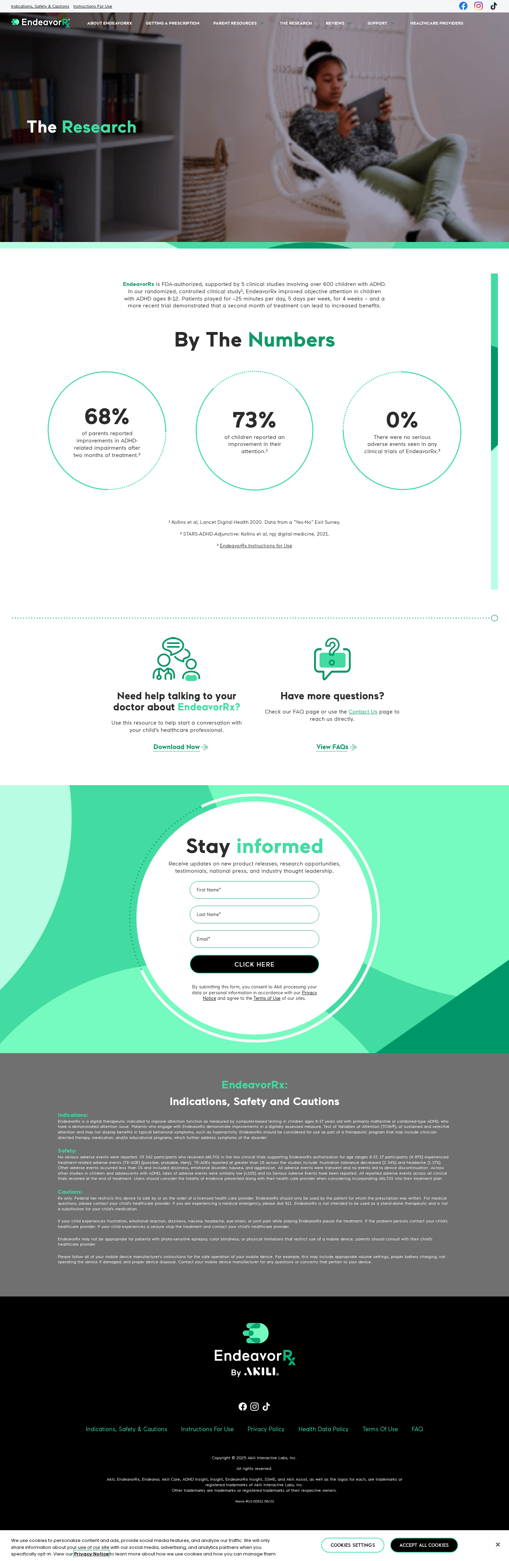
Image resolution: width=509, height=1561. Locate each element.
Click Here (254, 964)
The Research (296, 23)
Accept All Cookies (424, 1544)
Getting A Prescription (172, 23)
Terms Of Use (380, 1429)
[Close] (498, 1544)
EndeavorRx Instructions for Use (256, 545)
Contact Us (363, 711)
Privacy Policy (266, 1429)
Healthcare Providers (436, 23)
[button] (262, 23)
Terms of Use (266, 998)
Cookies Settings (353, 1544)
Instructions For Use (92, 6)
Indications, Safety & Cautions (40, 6)
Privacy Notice (91, 1554)
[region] (254, 1545)
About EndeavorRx (109, 23)
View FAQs (332, 747)
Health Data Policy (323, 1429)
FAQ (417, 1429)
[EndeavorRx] (40, 23)
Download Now (176, 747)
